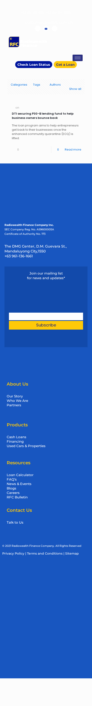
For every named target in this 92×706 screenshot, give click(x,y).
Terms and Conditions (45, 553)
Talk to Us (15, 522)
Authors (55, 85)
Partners (14, 405)
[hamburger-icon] (78, 58)
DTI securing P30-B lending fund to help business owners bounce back (42, 115)
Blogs (11, 488)
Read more (73, 149)
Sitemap (72, 553)
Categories (19, 85)
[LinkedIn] (54, 28)
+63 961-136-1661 (32, 12)
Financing (15, 441)
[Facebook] (37, 28)
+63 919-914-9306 (58, 12)
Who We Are (17, 400)
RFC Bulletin (17, 497)
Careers (13, 493)
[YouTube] (46, 28)
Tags (36, 85)
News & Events (19, 484)
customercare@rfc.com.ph (49, 22)
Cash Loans (16, 437)
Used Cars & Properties (26, 446)
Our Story (15, 396)
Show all (75, 89)
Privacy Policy (13, 553)
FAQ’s (12, 479)
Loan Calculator (20, 475)
